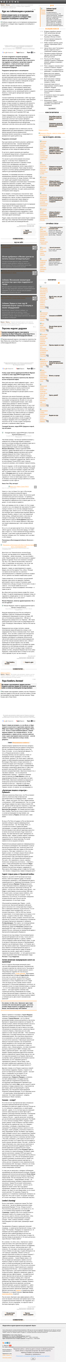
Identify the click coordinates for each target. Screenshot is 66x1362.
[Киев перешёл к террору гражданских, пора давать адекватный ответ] (44, 375)
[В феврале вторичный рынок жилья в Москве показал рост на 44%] (44, 168)
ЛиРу (9, 1343)
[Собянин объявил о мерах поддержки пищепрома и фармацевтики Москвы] (44, 214)
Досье (52, 5)
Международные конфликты (21, 742)
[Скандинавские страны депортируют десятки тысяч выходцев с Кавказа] (44, 415)
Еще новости (52, 108)
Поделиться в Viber (12, 1)
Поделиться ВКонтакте (1, 1)
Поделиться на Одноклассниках (7, 1)
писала (18, 1290)
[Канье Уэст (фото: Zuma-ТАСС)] (19, 486)
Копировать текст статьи (17, 1)
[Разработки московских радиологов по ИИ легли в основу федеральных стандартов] (44, 199)
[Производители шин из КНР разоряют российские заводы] (44, 315)
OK (33, 1358)
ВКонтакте (7, 1343)
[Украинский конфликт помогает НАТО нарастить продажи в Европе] (44, 265)
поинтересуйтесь (7, 1294)
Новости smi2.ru (5, 673)
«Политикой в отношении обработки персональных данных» (33, 1356)
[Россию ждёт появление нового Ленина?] (44, 251)
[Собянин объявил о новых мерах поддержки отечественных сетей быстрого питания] (44, 183)
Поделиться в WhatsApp (9, 1)
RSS (3, 1343)
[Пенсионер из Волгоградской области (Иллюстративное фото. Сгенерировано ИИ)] (19, 546)
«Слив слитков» (20, 973)
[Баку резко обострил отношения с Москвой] (44, 327)
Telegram (5, 1343)
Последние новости (52, 29)
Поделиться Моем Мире (4, 1)
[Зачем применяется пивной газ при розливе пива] (44, 363)
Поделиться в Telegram (15, 1)
